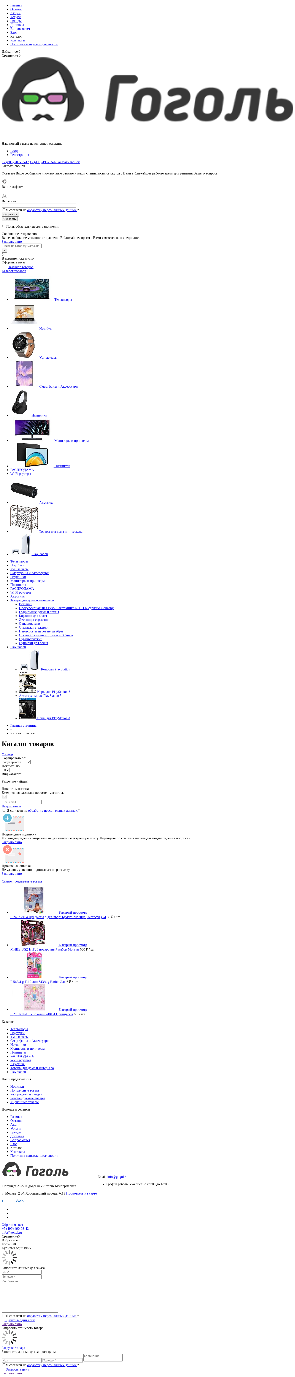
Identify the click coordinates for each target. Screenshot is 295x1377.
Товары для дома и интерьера (60, 531)
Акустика (46, 502)
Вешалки (25, 604)
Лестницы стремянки (35, 619)
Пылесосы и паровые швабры (41, 631)
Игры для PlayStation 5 (53, 692)
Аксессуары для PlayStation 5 (40, 695)
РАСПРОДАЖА (22, 470)
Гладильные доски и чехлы (39, 612)
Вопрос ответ (20, 28)
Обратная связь (13, 1224)
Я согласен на (42, 210)
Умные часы (48, 357)
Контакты (17, 40)
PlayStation (40, 554)
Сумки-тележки (30, 639)
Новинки (17, 1086)
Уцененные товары (24, 1102)
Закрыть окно (12, 241)
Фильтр (7, 754)
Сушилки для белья (33, 643)
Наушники (39, 415)
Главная (16, 5)
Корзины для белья (33, 616)
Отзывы (16, 9)
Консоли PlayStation (55, 669)
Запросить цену (17, 1369)
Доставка (17, 25)
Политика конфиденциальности (34, 44)
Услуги (15, 17)
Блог (13, 32)
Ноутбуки (46, 328)
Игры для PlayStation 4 (53, 718)
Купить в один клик (20, 1320)
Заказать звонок (68, 162)
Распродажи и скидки (26, 1094)
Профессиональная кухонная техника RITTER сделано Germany (66, 608)
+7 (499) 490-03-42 (111, 1173)
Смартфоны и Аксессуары (58, 386)
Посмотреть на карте (81, 1193)
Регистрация (19, 155)
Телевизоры (63, 299)
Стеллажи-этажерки (34, 627)
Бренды (16, 21)
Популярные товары (25, 1090)
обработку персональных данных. (52, 210)
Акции (15, 13)
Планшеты (62, 466)
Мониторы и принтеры (71, 440)
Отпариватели (29, 623)
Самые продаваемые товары (22, 881)
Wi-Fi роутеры (20, 473)
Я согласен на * (43, 810)
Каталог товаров (20, 267)
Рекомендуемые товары (27, 1098)
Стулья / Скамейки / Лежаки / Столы (46, 635)
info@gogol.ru (117, 1177)
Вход (14, 151)
